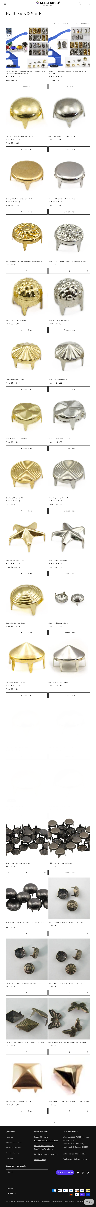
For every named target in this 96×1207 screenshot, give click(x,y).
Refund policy (35, 1201)
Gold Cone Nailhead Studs (15, 380)
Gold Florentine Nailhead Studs (16, 439)
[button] (4, 3)
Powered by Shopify (23, 1201)
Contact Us (10, 1158)
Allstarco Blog (40, 1159)
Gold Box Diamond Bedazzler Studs (18, 747)
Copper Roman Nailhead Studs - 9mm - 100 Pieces (65, 922)
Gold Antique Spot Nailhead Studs (60, 863)
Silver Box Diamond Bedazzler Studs (60, 747)
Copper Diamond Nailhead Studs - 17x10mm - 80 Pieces (25, 1042)
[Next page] (54, 1122)
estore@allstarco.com (77, 1159)
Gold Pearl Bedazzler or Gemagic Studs (19, 136)
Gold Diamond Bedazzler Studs (16, 806)
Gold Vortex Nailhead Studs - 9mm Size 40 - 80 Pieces (24, 261)
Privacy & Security (12, 1153)
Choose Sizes (26, 149)
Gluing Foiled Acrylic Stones (46, 1140)
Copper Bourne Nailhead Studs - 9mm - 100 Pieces (65, 983)
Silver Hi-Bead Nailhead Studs (58, 320)
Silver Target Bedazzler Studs (58, 498)
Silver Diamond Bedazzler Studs (59, 806)
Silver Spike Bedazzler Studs (58, 682)
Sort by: (56, 23)
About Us (9, 1137)
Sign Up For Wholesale (43, 1149)
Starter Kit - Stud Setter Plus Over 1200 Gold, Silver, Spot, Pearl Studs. (68, 73)
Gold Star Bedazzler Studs (15, 561)
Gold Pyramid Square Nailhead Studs (18, 1101)
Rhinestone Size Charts (44, 1145)
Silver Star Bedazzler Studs (57, 561)
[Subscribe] (45, 1172)
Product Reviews (41, 1137)
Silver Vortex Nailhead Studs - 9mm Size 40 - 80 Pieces (67, 261)
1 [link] (41, 1122)
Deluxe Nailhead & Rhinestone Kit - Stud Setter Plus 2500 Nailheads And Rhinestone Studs (25, 73)
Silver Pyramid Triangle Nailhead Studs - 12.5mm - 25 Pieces (69, 1101)
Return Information (13, 1147)
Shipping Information (14, 1142)
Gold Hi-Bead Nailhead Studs (16, 320)
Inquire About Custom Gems (46, 1154)
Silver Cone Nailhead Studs (57, 380)
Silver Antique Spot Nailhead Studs (18, 863)
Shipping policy (57, 1201)
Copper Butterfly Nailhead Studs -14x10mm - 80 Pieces (67, 1042)
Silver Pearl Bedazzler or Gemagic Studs (62, 136)
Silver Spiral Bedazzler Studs (58, 623)
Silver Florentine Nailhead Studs (59, 439)
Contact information (83, 1201)
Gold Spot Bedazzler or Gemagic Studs (19, 199)
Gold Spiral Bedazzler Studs (15, 623)
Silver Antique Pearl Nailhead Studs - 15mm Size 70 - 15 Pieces (25, 923)
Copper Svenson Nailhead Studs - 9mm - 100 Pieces (23, 983)
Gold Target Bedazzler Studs (15, 498)
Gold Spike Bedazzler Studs (15, 682)
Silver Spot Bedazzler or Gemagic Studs (62, 199)
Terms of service (69, 1201)
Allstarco (13, 1201)
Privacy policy (46, 1201)
